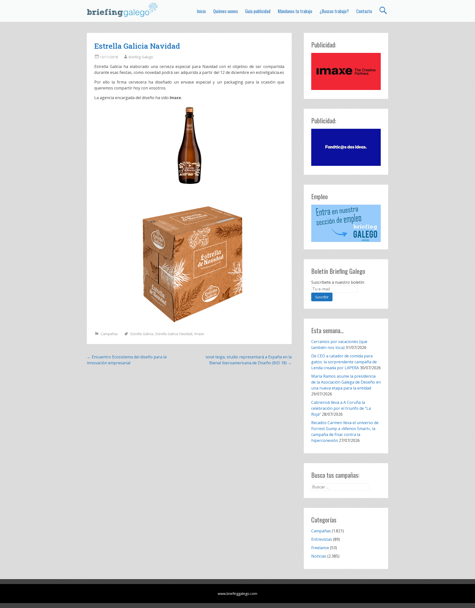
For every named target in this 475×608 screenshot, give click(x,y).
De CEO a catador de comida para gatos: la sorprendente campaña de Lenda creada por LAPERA (344, 361)
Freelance (320, 547)
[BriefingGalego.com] (122, 9)
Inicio (201, 11)
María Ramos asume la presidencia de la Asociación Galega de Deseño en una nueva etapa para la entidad (346, 382)
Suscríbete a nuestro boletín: (338, 282)
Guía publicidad (257, 11)
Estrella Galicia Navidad (173, 333)
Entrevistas (321, 539)
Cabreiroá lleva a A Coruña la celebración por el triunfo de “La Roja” (341, 408)
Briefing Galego (140, 57)
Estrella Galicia (141, 333)
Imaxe (199, 333)
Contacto (364, 11)
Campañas (109, 333)
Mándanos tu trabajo (295, 11)
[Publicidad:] (346, 88)
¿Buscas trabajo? (334, 11)
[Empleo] (346, 223)
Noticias (318, 556)
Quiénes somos (225, 11)
